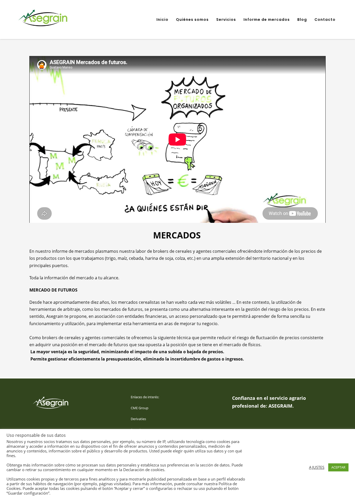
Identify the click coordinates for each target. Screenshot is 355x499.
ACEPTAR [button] (338, 467)
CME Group (139, 408)
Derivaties (138, 418)
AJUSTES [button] (316, 467)
